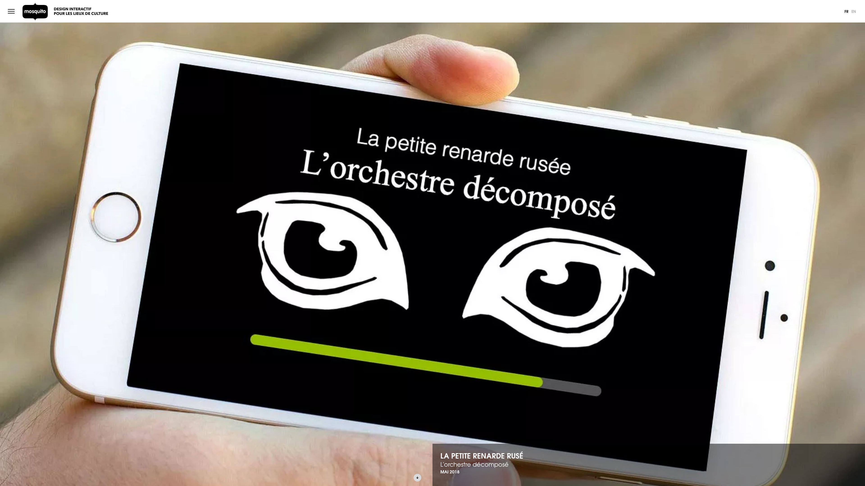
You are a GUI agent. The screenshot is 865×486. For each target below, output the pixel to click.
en (853, 11)
